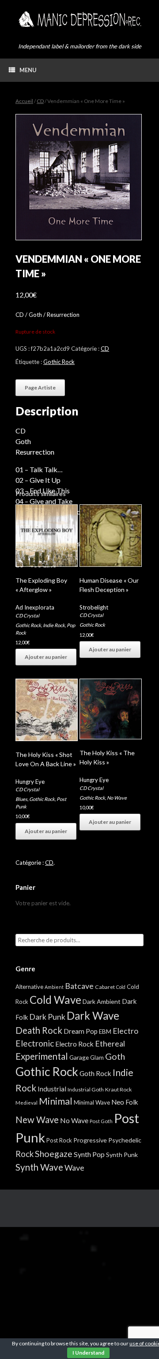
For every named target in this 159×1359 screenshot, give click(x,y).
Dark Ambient (102, 1001)
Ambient (54, 987)
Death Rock (38, 1030)
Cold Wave (55, 999)
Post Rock (59, 1140)
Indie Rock (54, 625)
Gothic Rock (59, 361)
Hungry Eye (30, 781)
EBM (105, 1031)
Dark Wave (93, 1015)
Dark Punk (47, 1016)
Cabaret (105, 987)
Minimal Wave (92, 1102)
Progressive (90, 1140)
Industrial (52, 1089)
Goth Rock (95, 1073)
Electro (125, 1031)
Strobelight (94, 607)
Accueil (24, 101)
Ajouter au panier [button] (46, 657)
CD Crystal (27, 615)
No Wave (117, 798)
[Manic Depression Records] (79, 19)
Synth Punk (122, 1154)
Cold (120, 987)
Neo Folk (124, 1102)
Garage (79, 1057)
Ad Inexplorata (34, 607)
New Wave (37, 1119)
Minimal (55, 1101)
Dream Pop (81, 1031)
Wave (74, 1167)
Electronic (34, 1043)
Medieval (26, 1103)
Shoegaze (53, 1154)
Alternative (29, 986)
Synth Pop (89, 1154)
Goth (115, 1056)
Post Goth (101, 1121)
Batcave (79, 986)
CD (40, 101)
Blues (21, 799)
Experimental (41, 1056)
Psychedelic (124, 1140)
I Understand (88, 1352)
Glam (97, 1057)
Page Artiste (40, 387)
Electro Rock (74, 1043)
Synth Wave (39, 1167)
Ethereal (110, 1043)
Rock (24, 1154)
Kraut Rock (118, 1089)
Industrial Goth (86, 1089)
